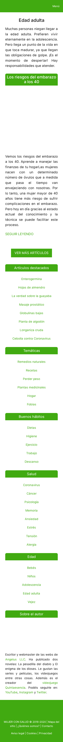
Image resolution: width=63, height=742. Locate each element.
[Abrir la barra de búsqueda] (37, 6)
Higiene (31, 436)
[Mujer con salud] (11, 6)
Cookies (32, 733)
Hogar (31, 396)
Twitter (41, 692)
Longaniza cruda (31, 330)
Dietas (31, 427)
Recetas (31, 370)
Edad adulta (31, 593)
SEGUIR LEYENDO (19, 234)
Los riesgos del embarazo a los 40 (31, 79)
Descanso (31, 461)
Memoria (31, 510)
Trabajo (31, 453)
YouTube (11, 692)
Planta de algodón (31, 321)
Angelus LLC (15, 659)
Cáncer (32, 493)
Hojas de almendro (31, 287)
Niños (31, 576)
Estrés (31, 527)
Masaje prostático (31, 304)
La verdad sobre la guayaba (31, 296)
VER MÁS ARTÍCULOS (31, 253)
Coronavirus (31, 485)
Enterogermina (31, 279)
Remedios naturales (32, 361)
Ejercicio (31, 444)
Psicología (31, 502)
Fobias (31, 404)
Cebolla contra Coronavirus (31, 338)
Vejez (31, 602)
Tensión (31, 536)
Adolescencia (31, 585)
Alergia (31, 544)
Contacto (47, 726)
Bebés (31, 568)
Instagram (26, 692)
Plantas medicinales (32, 387)
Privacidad (45, 733)
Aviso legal (17, 733)
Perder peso (31, 379)
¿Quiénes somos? (29, 726)
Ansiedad (31, 519)
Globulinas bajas (31, 313)
